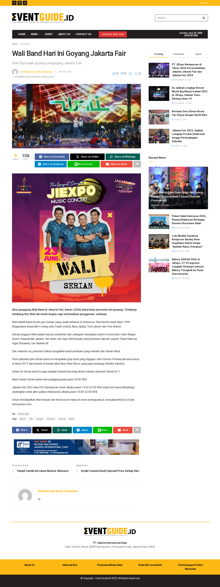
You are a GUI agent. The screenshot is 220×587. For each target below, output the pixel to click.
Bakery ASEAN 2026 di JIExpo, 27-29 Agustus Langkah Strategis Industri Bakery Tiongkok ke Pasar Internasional (188, 266)
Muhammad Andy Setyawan (37, 71)
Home (21, 34)
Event (49, 34)
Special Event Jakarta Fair (40, 76)
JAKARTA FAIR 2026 (113, 34)
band (22, 419)
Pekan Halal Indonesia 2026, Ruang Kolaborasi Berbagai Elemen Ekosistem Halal (189, 220)
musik (62, 419)
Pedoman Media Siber (110, 565)
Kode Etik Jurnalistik (150, 565)
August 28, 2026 (181, 278)
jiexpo (40, 419)
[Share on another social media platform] (137, 164)
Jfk (31, 419)
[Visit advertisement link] (76, 447)
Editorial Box (70, 565)
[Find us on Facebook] (14, 3)
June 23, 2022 (65, 71)
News (34, 34)
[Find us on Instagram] (25, 3)
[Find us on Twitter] (19, 3)
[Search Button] (204, 17)
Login (205, 3)
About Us (64, 34)
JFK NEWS (25, 44)
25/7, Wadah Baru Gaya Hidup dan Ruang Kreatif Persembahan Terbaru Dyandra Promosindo (176, 196)
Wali (71, 419)
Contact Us (83, 34)
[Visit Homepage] (43, 18)
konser (51, 419)
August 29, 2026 (161, 205)
